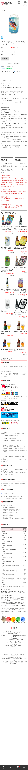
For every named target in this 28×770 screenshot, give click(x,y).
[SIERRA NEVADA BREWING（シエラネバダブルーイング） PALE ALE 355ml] (7, 261)
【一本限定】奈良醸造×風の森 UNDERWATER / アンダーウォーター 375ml (20, 228)
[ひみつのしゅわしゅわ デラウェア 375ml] (7, 283)
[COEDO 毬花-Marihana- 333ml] (7, 325)
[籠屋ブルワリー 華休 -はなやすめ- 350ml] (7, 241)
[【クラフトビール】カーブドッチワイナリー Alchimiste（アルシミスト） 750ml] (20, 304)
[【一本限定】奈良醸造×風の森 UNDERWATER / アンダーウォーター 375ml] (20, 220)
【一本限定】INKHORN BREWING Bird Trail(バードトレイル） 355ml (20, 291)
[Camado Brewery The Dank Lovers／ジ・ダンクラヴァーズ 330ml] (7, 220)
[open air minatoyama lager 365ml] (7, 304)
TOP (3, 768)
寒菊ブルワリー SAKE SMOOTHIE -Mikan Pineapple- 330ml (20, 248)
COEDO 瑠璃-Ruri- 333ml (7, 349)
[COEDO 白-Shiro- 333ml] (20, 325)
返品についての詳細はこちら (7, 66)
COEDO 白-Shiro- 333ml (20, 331)
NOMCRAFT (11, 12)
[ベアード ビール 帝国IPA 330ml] (20, 261)
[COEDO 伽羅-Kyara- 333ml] (20, 343)
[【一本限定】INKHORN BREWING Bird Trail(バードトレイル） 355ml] (20, 283)
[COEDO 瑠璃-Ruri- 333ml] (7, 343)
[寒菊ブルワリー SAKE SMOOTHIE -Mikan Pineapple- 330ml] (20, 241)
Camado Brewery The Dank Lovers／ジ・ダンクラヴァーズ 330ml (7, 228)
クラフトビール (4, 10)
